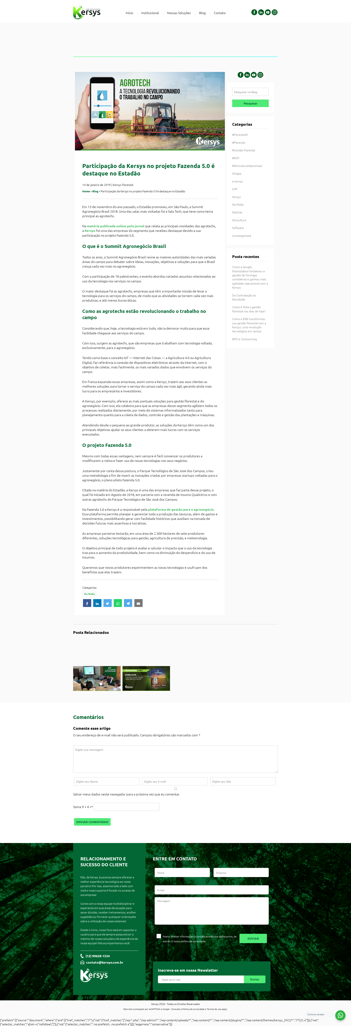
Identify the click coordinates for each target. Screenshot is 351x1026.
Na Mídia (89, 593)
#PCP (235, 158)
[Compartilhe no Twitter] (107, 603)
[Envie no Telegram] (128, 603)
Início (129, 13)
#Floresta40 (240, 134)
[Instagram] (275, 12)
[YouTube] (268, 12)
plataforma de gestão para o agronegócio (181, 509)
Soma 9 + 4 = (83, 807)
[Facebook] (254, 12)
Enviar (254, 979)
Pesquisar (250, 103)
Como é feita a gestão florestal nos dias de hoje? (249, 309)
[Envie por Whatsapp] (118, 603)
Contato (220, 13)
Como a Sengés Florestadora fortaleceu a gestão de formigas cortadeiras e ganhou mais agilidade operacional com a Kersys (250, 277)
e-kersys (237, 181)
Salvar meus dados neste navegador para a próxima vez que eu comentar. (126, 794)
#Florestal (238, 142)
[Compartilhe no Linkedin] (97, 603)
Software (238, 228)
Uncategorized (241, 235)
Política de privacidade (193, 1009)
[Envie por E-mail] (138, 603)
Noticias (237, 212)
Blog (202, 13)
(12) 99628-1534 (98, 956)
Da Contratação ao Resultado (244, 297)
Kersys (90, 230)
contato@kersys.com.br (104, 962)
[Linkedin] (261, 12)
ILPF (234, 189)
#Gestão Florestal (243, 150)
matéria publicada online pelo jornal (115, 226)
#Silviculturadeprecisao (247, 166)
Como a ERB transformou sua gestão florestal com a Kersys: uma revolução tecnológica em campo (249, 325)
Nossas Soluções (179, 13)
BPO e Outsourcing (244, 339)
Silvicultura (239, 220)
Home (86, 191)
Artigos (236, 173)
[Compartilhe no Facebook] (87, 603)
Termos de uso (214, 1009)
